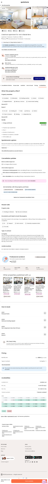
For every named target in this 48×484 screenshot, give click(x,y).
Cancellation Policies (6, 85)
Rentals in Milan (5, 426)
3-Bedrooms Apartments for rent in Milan (7, 432)
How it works (3, 446)
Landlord (23, 85)
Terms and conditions (30, 451)
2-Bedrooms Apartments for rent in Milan (40, 427)
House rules (16, 85)
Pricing (36, 85)
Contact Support (4, 461)
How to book (29, 85)
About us (3, 448)
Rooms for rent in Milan (29, 430)
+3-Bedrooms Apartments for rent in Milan (18, 432)
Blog (2, 451)
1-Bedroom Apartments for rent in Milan (29, 427)
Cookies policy (28, 448)
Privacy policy (28, 446)
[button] (42, 27)
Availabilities (42, 85)
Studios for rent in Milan (41, 430)
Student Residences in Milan (7, 435)
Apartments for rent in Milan (18, 427)
